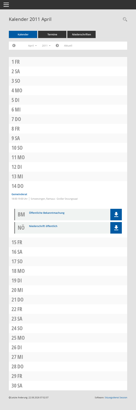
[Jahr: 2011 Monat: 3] (14, 45)
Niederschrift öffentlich (43, 226)
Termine (52, 34)
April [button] (31, 45)
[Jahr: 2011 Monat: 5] (57, 45)
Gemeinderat (19, 194)
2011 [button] (45, 45)
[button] (116, 214)
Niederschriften (81, 34)
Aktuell (68, 45)
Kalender (23, 34)
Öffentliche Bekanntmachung (46, 212)
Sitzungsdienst (116, 397)
